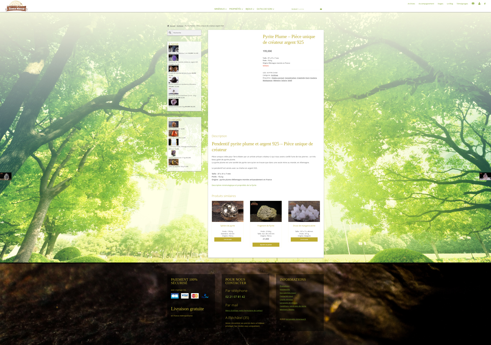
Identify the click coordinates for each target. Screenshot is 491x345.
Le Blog (450, 3)
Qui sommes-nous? (288, 293)
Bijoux (249, 9)
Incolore (313, 78)
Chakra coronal (278, 78)
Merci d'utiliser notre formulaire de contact (244, 310)
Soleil (290, 80)
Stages (440, 3)
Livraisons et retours (288, 303)
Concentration (290, 78)
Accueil (172, 26)
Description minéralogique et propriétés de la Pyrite (234, 185)
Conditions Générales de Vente (293, 306)
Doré (307, 78)
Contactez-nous (286, 296)
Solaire (284, 80)
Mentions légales (287, 309)
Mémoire (277, 80)
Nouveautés (285, 289)
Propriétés (235, 9)
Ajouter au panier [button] (266, 245)
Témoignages (462, 3)
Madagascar (268, 80)
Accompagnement (426, 3)
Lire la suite (228, 239)
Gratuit (298, 9)
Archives (411, 3)
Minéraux (219, 9)
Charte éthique (286, 299)
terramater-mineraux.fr (296, 319)
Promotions (284, 286)
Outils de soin (265, 9)
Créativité (301, 78)
